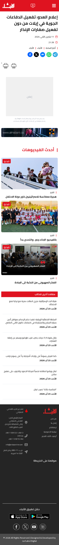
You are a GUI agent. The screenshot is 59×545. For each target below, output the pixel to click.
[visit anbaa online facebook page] (16, 527)
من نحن (53, 418)
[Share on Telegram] (55, 54)
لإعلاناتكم (52, 427)
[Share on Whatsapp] (48, 54)
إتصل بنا (53, 423)
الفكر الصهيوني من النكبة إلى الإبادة (35, 282)
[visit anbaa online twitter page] (25, 527)
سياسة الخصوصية (50, 432)
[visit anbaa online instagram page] (43, 527)
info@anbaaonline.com (14, 444)
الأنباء (39, 48)
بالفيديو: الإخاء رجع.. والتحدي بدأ (38, 239)
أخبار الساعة (51, 48)
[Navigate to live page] (33, 5)
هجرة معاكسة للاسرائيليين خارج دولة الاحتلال (31, 196)
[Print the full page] (13, 65)
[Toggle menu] (53, 6)
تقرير (52, 192)
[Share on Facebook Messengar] (42, 54)
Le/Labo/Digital (29, 541)
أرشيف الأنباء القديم (49, 436)
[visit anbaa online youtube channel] (34, 527)
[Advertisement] (29, 96)
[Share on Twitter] (36, 54)
